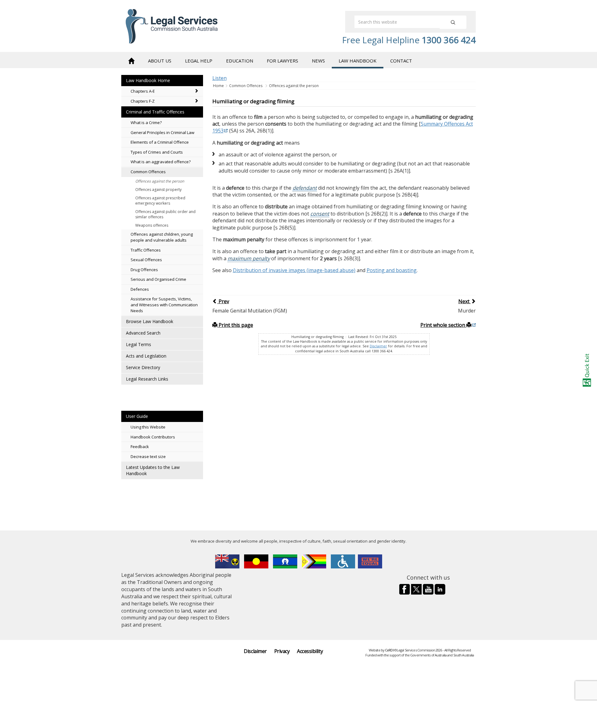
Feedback (140, 446)
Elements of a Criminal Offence (160, 142)
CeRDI (389, 650)
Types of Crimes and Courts (157, 152)
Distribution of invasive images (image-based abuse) (294, 270)
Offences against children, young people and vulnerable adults (162, 237)
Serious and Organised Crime (158, 279)
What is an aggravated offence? (161, 161)
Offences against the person (159, 181)
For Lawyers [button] (282, 61)
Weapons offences (151, 225)
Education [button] (239, 61)
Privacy (282, 651)
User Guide (137, 416)
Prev (223, 301)
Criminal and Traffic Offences (155, 112)
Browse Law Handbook (149, 321)
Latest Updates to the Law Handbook (153, 470)
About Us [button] (159, 61)
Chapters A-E (143, 91)
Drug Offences (144, 269)
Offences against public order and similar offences (165, 214)
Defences (140, 289)
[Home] (131, 60)
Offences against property (158, 189)
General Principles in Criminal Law (162, 132)
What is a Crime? (146, 122)
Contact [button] (401, 61)
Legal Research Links (147, 379)
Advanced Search (143, 333)
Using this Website (148, 427)
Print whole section (443, 325)
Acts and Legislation (146, 356)
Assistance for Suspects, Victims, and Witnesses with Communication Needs (164, 304)
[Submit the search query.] (453, 22)
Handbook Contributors (153, 437)
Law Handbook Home (148, 80)
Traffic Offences (146, 250)
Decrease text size (148, 456)
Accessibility (310, 651)
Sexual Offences (146, 259)
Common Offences (148, 171)
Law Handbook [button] (358, 61)
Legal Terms (138, 344)
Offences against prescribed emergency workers (160, 200)
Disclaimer (378, 346)
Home (219, 85)
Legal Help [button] (198, 61)
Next (464, 301)
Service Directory (143, 367)
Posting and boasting (392, 270)
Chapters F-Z (143, 101)
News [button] (318, 61)
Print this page (235, 325)
